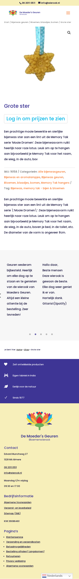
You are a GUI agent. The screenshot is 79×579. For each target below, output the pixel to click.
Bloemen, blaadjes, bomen (44, 22)
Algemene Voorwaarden (17, 502)
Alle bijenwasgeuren (51, 171)
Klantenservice (14, 537)
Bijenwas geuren (19, 22)
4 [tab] (46, 334)
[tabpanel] (22, 289)
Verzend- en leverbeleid (17, 507)
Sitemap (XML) (12, 513)
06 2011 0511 (10, 467)
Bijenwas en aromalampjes (22, 177)
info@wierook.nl (13, 472)
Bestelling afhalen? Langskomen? (25, 551)
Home (19, 349)
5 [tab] (52, 334)
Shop (26, 349)
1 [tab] (30, 334)
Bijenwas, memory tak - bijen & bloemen (37, 188)
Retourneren (13, 556)
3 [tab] (41, 334)
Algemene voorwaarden (19, 565)
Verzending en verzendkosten (23, 541)
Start (6, 22)
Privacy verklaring (16, 561)
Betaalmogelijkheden (18, 546)
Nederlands (54, 575)
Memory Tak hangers (55, 183)
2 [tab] (35, 334)
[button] (69, 32)
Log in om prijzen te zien (35, 118)
